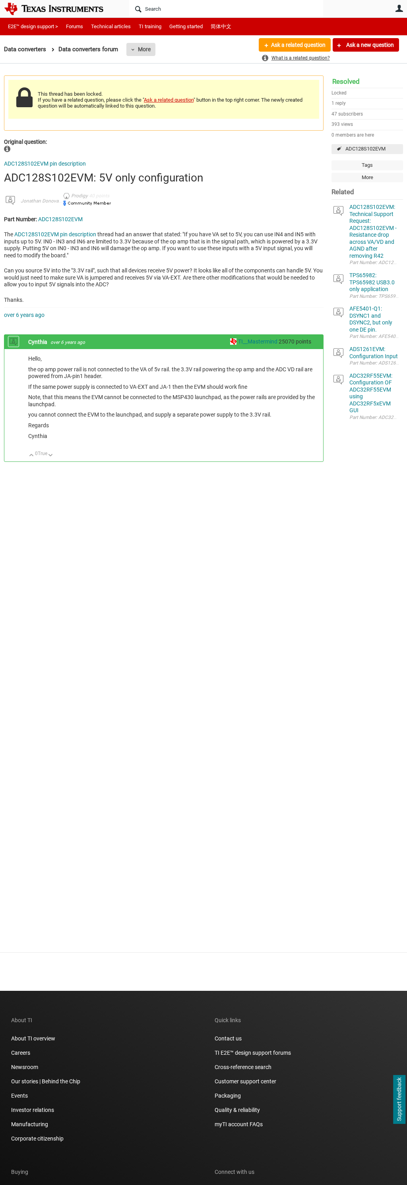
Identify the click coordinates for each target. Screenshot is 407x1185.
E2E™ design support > (33, 26)
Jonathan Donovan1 (42, 201)
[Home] (59, 8)
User (399, 8)
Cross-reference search (243, 1067)
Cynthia (38, 342)
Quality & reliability (237, 1110)
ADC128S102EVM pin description (45, 163)
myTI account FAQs (239, 1124)
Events (19, 1095)
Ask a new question (369, 45)
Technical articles (111, 26)
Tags (367, 165)
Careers (20, 1053)
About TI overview (33, 1038)
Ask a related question (298, 45)
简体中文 (221, 26)
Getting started (186, 26)
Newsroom (24, 1067)
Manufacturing (29, 1124)
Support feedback (399, 1099)
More (144, 49)
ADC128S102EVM (365, 149)
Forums (74, 26)
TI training (150, 26)
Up (31, 455)
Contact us (228, 1038)
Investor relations (32, 1110)
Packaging (228, 1095)
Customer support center (245, 1081)
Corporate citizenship (37, 1138)
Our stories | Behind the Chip (45, 1081)
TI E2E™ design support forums (253, 1053)
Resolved (346, 81)
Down (50, 455)
